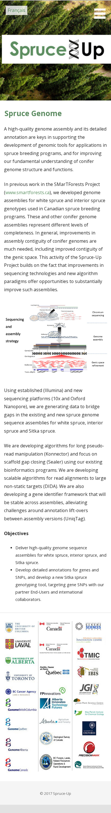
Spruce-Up (36, 34)
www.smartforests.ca (27, 192)
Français (16, 10)
